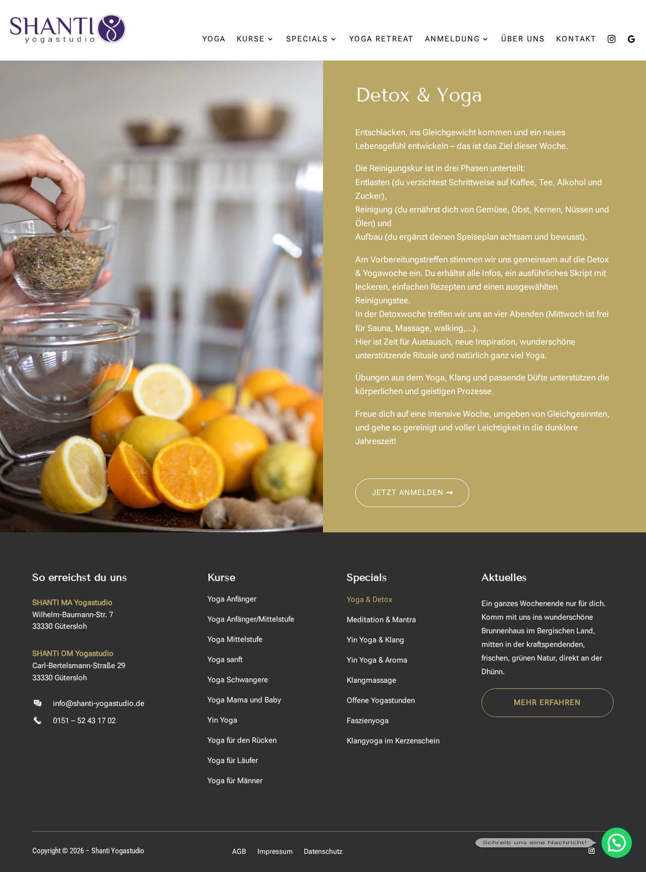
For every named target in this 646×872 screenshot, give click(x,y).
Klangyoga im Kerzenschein (393, 740)
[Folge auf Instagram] (591, 851)
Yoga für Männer (234, 780)
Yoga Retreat (381, 39)
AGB (239, 851)
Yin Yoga (222, 720)
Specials (307, 39)
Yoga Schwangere (237, 679)
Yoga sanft (225, 659)
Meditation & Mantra (381, 619)
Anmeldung (452, 39)
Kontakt (576, 39)
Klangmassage (371, 680)
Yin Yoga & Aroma (377, 660)
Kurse (251, 39)
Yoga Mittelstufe (234, 639)
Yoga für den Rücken (242, 740)
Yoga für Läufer (232, 760)
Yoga (214, 39)
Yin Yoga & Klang (375, 639)
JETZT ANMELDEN (408, 492)
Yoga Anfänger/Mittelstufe (250, 619)
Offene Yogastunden (381, 700)
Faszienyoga (368, 720)
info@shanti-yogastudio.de (98, 703)
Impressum (275, 851)
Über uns (523, 39)
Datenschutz (323, 851)
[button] (617, 843)
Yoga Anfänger (231, 599)
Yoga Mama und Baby (244, 699)
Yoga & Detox (369, 599)
